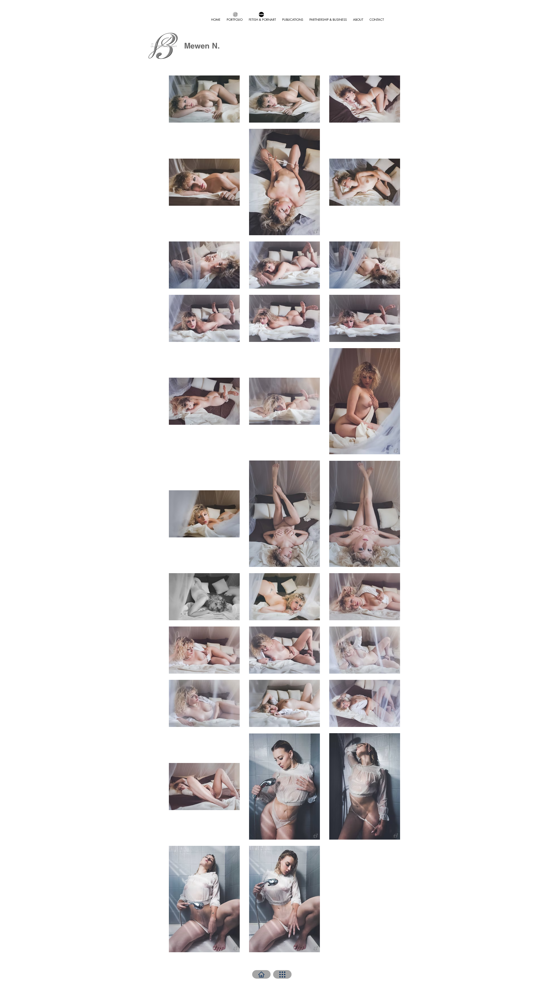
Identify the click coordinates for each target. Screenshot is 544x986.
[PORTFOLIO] (282, 974)
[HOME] (261, 974)
